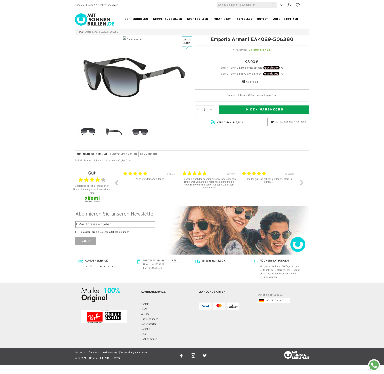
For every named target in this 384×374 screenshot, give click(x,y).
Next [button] (302, 182)
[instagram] (193, 353)
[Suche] (274, 5)
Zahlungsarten (149, 324)
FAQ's (144, 309)
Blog (143, 334)
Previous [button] (116, 182)
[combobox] (247, 5)
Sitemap (116, 358)
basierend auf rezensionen (92, 186)
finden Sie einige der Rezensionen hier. (92, 191)
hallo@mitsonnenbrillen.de (99, 266)
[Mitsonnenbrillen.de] (94, 15)
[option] (149, 185)
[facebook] (182, 353)
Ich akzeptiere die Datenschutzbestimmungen (105, 232)
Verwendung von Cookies (134, 352)
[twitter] (204, 353)
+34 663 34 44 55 (166, 261)
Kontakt (145, 304)
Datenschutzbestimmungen (103, 352)
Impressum (81, 352)
